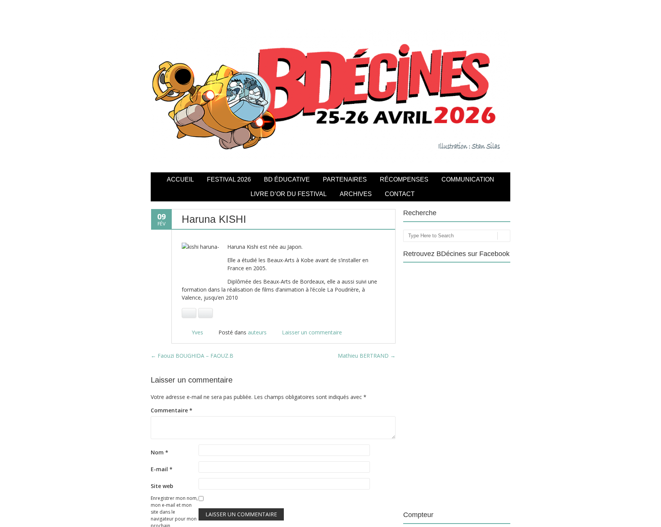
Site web (162, 486)
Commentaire (171, 410)
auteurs (257, 332)
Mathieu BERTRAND (367, 355)
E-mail (162, 469)
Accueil (180, 179)
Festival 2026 (229, 179)
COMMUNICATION (467, 179)
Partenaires (345, 179)
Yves (197, 332)
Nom (159, 452)
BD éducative (287, 179)
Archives (356, 194)
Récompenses (404, 179)
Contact (400, 194)
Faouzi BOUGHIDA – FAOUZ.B (192, 355)
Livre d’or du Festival (289, 194)
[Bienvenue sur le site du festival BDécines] (330, 160)
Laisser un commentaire (312, 332)
